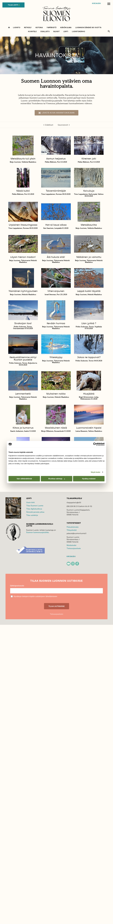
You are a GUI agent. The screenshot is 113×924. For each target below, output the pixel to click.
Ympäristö (51, 27)
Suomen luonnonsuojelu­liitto (37, 532)
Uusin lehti (30, 502)
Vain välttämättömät (24, 479)
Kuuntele (32, 31)
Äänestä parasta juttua (35, 512)
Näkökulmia (66, 27)
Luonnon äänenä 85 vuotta (88, 27)
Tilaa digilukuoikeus (34, 508)
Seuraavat (63, 125)
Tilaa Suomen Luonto (34, 505)
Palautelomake (72, 527)
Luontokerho (78, 31)
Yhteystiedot (71, 530)
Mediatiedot (71, 545)
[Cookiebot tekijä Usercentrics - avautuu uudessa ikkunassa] (95, 444)
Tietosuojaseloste (74, 548)
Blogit (56, 31)
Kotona (39, 27)
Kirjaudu (96, 3)
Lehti (65, 31)
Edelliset (49, 125)
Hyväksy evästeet (88, 479)
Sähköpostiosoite (17, 586)
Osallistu (45, 31)
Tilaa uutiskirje (32, 515)
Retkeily (28, 27)
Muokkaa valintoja (55, 479)
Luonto (16, 27)
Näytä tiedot (95, 472)
